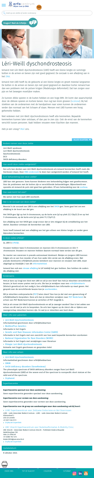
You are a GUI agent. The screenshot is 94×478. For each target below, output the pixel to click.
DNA (8, 76)
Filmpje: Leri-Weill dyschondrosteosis (23, 344)
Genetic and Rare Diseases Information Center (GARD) (31, 332)
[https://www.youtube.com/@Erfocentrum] (86, 473)
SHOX (56, 206)
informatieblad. (40, 264)
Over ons (9, 471)
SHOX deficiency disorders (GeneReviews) (25, 366)
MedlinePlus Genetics (15, 326)
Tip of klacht (28, 471)
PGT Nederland (76, 297)
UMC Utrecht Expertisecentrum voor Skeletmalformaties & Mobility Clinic (39, 427)
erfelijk (15, 243)
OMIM (7, 363)
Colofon (48, 471)
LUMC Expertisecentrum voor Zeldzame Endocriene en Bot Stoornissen (38, 410)
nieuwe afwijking (30, 268)
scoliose (75, 101)
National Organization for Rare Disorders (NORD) (29, 338)
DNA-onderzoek (31, 172)
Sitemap (67, 471)
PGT (35, 294)
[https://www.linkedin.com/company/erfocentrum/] (80, 473)
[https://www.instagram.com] (74, 473)
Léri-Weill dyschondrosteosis (19, 320)
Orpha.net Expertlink (13, 423)
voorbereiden (51, 289)
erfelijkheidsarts (77, 283)
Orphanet (10, 378)
